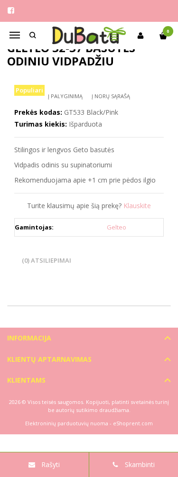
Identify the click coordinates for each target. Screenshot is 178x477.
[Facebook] (11, 10)
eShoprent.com (133, 423)
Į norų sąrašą (111, 96)
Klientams (26, 380)
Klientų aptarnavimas (49, 359)
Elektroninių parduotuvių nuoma (66, 423)
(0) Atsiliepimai (46, 260)
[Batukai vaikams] (89, 36)
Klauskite (137, 205)
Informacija (29, 337)
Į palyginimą (65, 96)
